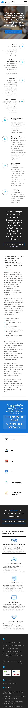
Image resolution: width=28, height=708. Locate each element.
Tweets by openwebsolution (10, 683)
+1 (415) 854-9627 (15, 425)
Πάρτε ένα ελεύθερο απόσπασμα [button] (13, 31)
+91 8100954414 (15, 418)
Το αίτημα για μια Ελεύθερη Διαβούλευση (14, 245)
